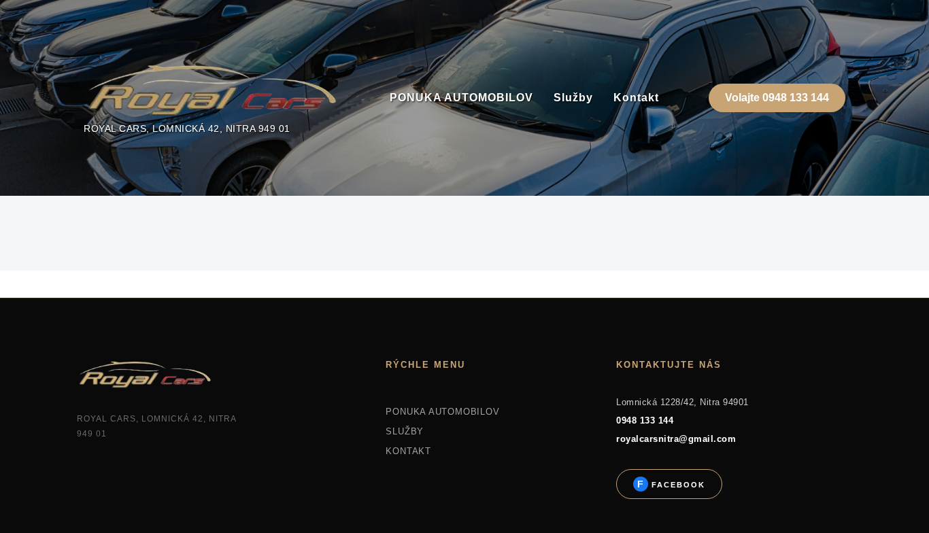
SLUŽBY (405, 431)
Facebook (676, 485)
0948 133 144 (644, 420)
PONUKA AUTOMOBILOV (461, 97)
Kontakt (636, 97)
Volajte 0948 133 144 (777, 97)
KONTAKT (408, 451)
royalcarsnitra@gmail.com (676, 439)
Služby (573, 97)
